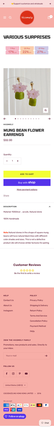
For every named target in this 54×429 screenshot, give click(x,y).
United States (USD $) (14, 385)
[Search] (10, 17)
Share (6, 195)
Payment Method (38, 326)
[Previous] (4, 119)
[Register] (46, 356)
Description (10, 207)
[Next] (49, 119)
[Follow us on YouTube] (26, 373)
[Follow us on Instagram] (13, 373)
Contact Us (8, 300)
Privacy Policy (36, 300)
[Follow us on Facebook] (6, 373)
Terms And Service (38, 316)
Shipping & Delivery (39, 305)
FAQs (32, 331)
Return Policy (36, 310)
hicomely (8, 124)
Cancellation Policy (38, 321)
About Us (7, 305)
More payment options (27, 189)
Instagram (8, 310)
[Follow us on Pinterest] (19, 373)
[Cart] (49, 17)
